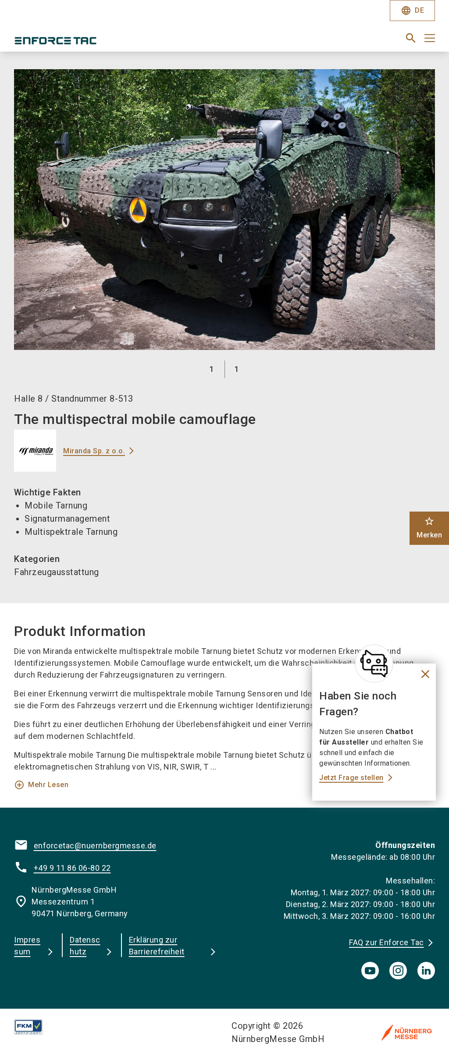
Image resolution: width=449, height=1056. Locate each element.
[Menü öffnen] (429, 38)
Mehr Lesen (41, 785)
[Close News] (374, 663)
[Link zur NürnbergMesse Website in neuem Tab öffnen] (406, 1032)
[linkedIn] (426, 970)
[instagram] (398, 970)
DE (412, 10)
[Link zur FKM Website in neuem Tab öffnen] (35, 1027)
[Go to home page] (115, 42)
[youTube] (370, 970)
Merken (429, 527)
